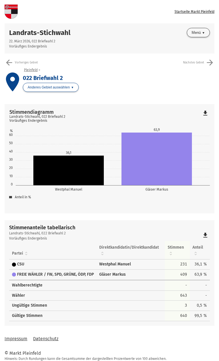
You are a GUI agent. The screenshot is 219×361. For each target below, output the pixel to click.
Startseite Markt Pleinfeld (194, 12)
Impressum (16, 338)
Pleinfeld (31, 70)
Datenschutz (45, 338)
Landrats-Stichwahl (39, 33)
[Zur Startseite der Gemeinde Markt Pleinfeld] (57, 12)
